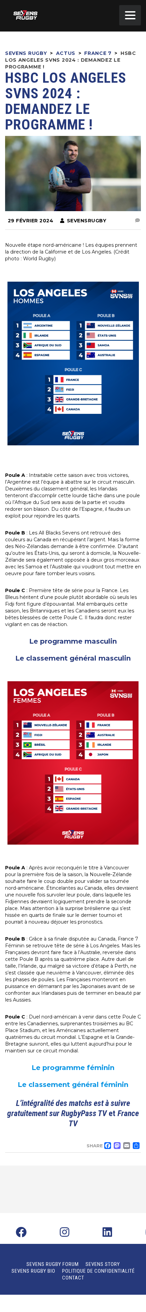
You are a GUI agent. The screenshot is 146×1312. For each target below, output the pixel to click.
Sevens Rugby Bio (33, 1271)
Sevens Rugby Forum (52, 1264)
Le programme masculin (73, 641)
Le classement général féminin (73, 1085)
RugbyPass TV (84, 1113)
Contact (73, 1278)
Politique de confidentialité (98, 1271)
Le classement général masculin (73, 658)
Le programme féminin (73, 1068)
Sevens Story (103, 1264)
